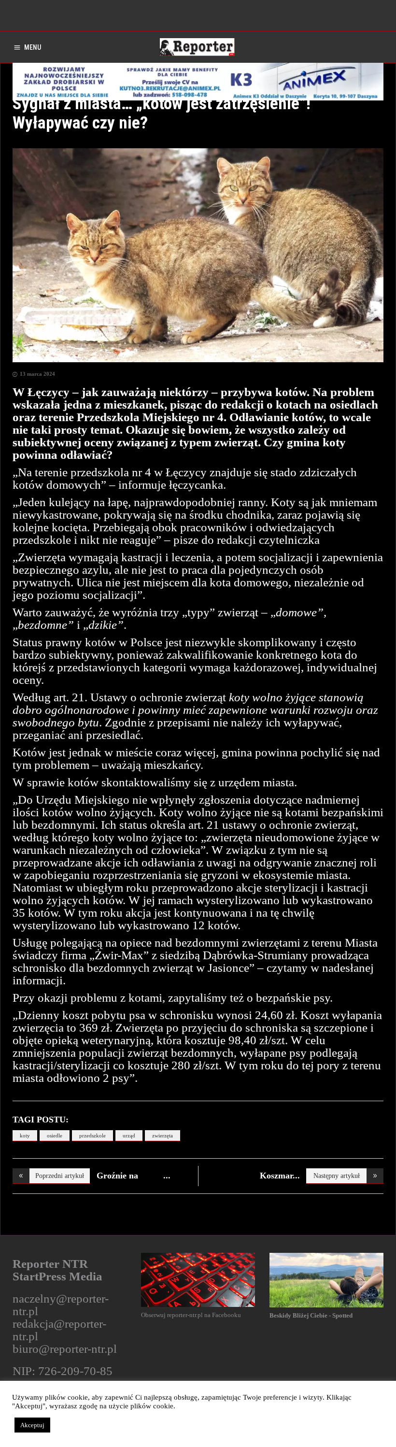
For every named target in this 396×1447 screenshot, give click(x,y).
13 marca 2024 (37, 374)
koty (25, 1135)
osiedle (54, 1135)
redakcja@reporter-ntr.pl (59, 1330)
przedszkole (92, 1135)
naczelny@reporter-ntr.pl (61, 1305)
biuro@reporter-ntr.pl (65, 1348)
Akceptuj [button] (32, 1425)
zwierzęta (162, 1135)
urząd (129, 1135)
